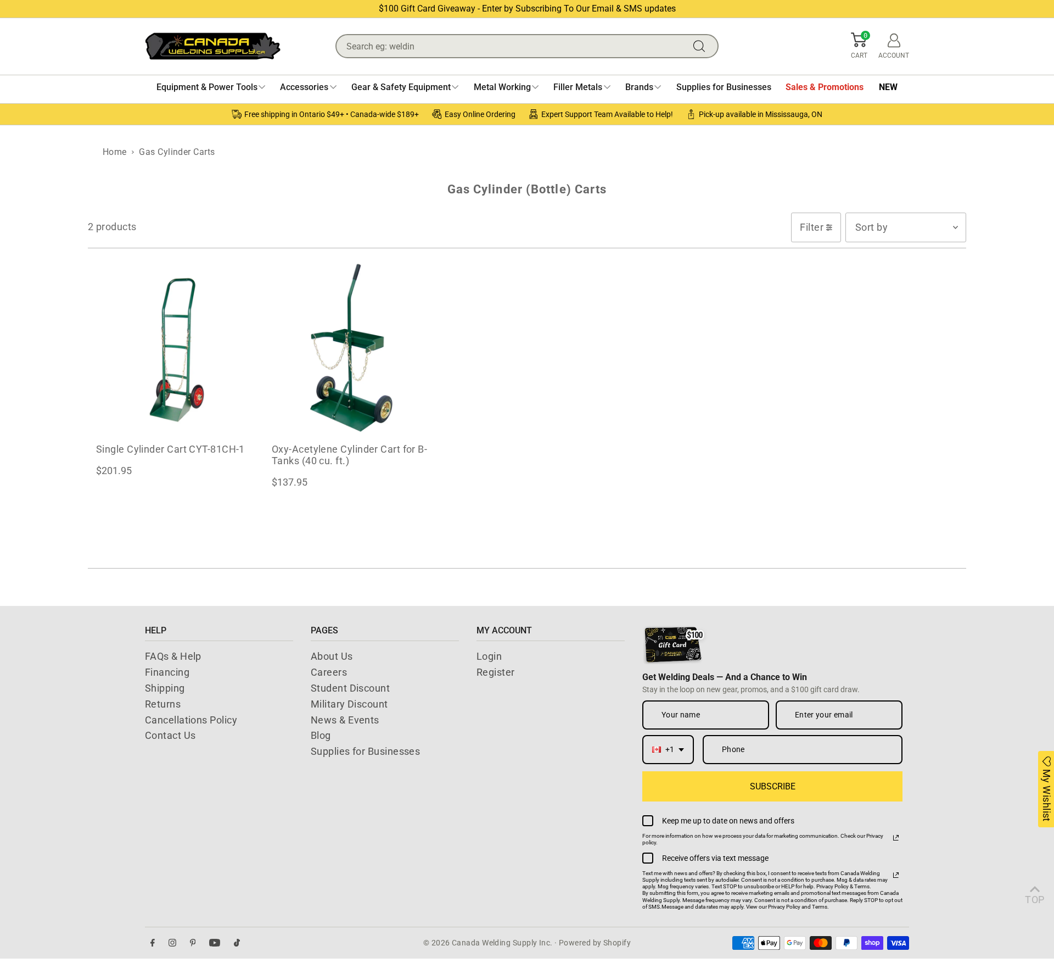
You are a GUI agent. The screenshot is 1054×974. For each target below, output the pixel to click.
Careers (329, 672)
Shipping (165, 688)
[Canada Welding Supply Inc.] (212, 46)
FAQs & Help (173, 656)
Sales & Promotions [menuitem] (825, 87)
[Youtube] (214, 943)
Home (115, 152)
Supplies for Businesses (365, 751)
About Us (332, 656)
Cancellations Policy (191, 720)
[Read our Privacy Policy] (895, 837)
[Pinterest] (193, 943)
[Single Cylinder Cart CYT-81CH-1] (176, 347)
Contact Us (170, 735)
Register (495, 672)
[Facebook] (152, 943)
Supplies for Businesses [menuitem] (723, 87)
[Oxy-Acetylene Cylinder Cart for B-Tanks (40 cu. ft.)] (351, 347)
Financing (167, 672)
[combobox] (668, 749)
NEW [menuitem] (888, 87)
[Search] (701, 46)
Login (489, 656)
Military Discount (349, 704)
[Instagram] (172, 943)
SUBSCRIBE (772, 786)
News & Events (345, 720)
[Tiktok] (237, 943)
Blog (321, 735)
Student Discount (350, 688)
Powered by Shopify (595, 942)
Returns (163, 704)
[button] (859, 46)
